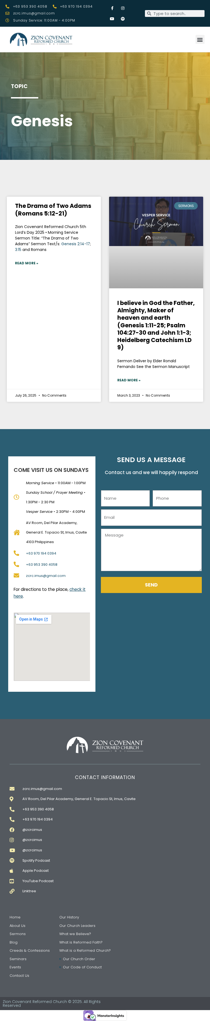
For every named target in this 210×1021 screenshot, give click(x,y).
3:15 (18, 249)
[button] (200, 39)
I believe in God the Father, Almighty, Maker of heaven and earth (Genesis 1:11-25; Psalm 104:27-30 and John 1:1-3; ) (156, 325)
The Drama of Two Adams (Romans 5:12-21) (53, 209)
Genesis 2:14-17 (75, 244)
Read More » (26, 263)
